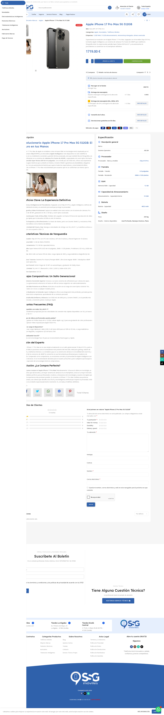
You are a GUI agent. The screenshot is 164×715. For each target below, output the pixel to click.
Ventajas (90, 454)
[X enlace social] (147, 72)
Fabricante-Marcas (31, 20)
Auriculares (43, 649)
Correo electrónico (93, 479)
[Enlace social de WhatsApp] (150, 72)
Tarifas (18, 640)
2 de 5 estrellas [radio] (101, 419)
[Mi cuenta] (127, 14)
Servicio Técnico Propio (70, 653)
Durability (90, 425)
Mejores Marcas (45, 643)
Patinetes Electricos (46, 646)
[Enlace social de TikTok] (141, 646)
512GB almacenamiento (109, 35)
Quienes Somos (68, 643)
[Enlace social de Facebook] (145, 72)
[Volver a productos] (147, 20)
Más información (144, 711)
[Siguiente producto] (149, 20)
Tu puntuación (92, 420)
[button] (158, 709)
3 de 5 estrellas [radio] (103, 419)
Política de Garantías (96, 656)
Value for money (92, 423)
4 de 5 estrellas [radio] (104, 419)
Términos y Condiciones (97, 640)
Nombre (90, 471)
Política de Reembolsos (97, 653)
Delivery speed (92, 428)
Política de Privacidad (96, 643)
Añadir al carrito (109, 61)
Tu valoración (92, 432)
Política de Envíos (95, 646)
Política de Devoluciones (98, 649)
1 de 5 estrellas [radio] (100, 419)
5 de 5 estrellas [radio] (106, 419)
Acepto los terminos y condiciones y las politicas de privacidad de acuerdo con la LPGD (52, 584)
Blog (64, 640)
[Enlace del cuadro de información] (61, 623)
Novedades (103, 32)
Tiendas (65, 646)
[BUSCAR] (110, 7)
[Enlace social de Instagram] (134, 646)
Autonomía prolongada (125, 35)
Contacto (65, 649)
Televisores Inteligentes (47, 653)
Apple (41, 20)
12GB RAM (97, 35)
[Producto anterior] (145, 20)
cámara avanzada (139, 35)
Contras (89, 463)
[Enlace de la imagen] (130, 624)
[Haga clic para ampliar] (35, 70)
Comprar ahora (137, 61)
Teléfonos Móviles (113, 32)
